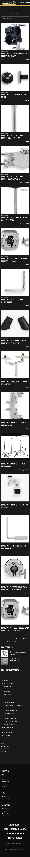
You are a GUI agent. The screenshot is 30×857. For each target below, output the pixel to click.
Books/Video (5, 748)
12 (7, 642)
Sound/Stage (5, 746)
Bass (2, 743)
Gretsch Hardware (11, 721)
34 (20, 642)
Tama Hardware (10, 713)
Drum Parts (7, 686)
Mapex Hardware (10, 702)
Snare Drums (8, 694)
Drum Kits (7, 691)
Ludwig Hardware (10, 718)
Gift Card (4, 751)
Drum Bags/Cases (7, 732)
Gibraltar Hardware (11, 710)
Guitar (3, 740)
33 (17, 642)
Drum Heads (6, 735)
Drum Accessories (8, 737)
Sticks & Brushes (7, 729)
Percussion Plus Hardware (13, 705)
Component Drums (9, 724)
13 (9, 642)
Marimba (5, 678)
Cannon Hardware (10, 700)
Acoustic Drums (7, 683)
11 (26, 639)
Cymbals (5, 680)
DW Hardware (9, 715)
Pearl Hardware (10, 708)
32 (15, 642)
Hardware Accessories (11, 689)
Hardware (7, 697)
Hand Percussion (7, 727)
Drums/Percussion (5, 51)
